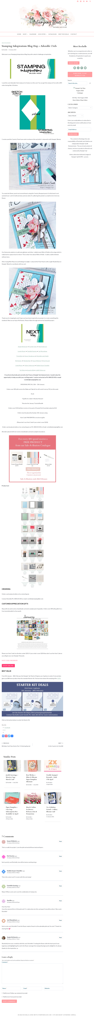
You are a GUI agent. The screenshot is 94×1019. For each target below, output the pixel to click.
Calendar (32, 34)
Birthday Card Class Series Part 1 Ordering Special (16, 745)
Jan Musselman (42, 351)
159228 (32, 511)
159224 (40, 547)
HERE (59, 678)
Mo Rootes (18, 361)
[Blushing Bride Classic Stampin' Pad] (32, 516)
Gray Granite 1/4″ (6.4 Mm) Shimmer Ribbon (32, 583)
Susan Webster (37, 361)
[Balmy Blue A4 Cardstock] (25, 504)
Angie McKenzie (22, 346)
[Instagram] (80, 1)
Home (19, 34)
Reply (60, 841)
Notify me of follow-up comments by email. (15, 993)
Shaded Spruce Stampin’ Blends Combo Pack (32, 558)
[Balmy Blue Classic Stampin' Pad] (40, 516)
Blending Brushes (40, 570)
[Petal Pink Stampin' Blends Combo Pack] (32, 540)
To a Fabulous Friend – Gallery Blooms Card (51, 809)
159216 (32, 534)
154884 (25, 547)
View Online (76, 100)
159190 (40, 583)
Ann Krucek (46, 361)
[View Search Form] (90, 1)
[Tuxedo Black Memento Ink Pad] (40, 528)
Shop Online (83, 100)
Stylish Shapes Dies (32, 570)
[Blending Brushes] (40, 566)
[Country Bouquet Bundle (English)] (32, 490)
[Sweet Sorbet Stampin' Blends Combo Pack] (40, 540)
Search (70, 80)
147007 (25, 511)
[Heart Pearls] (40, 578)
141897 (25, 584)
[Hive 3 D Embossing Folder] (25, 566)
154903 (32, 560)
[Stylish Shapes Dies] (32, 566)
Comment (5, 962)
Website (47, 988)
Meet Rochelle (63, 34)
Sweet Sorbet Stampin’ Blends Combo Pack (40, 545)
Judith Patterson (40, 370)
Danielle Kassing (32, 351)
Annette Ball (30, 370)
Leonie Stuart (21, 351)
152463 (32, 585)
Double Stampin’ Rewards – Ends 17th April (52, 777)
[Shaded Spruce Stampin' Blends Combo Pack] (32, 553)
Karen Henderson (30, 356)
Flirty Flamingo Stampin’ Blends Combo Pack (25, 545)
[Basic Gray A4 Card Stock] (40, 504)
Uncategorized (6, 43)
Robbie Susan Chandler (42, 365)
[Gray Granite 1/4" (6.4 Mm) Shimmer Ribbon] (32, 578)
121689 (40, 511)
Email (25, 988)
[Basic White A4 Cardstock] (32, 504)
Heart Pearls (40, 582)
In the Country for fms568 (55, 745)
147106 (25, 534)
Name (4, 988)
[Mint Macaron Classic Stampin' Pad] (25, 528)
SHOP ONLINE (8, 665)
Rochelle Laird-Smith (43, 356)
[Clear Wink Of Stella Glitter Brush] (25, 578)
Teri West (22, 370)
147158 (40, 559)
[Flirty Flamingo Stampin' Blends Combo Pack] (25, 540)
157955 (25, 572)
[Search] (90, 83)
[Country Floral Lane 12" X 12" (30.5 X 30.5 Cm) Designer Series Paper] (40, 490)
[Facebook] (77, 1)
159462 (25, 559)
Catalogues (52, 34)
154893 (32, 546)
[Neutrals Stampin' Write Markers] (40, 553)
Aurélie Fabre (33, 346)
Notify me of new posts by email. (12, 997)
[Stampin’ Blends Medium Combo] (25, 553)
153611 (40, 571)
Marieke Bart (27, 361)
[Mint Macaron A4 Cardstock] (25, 516)
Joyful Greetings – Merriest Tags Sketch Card (12, 777)
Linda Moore (19, 365)
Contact (74, 34)
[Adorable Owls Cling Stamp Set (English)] (25, 490)
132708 (40, 534)
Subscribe (73, 134)
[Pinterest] (83, 1)
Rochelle (5, 49)
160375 (40, 499)
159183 (32, 571)
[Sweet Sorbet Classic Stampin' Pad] (32, 528)
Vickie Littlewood (29, 365)
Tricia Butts (19, 356)
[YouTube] (86, 1)
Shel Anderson (43, 346)
